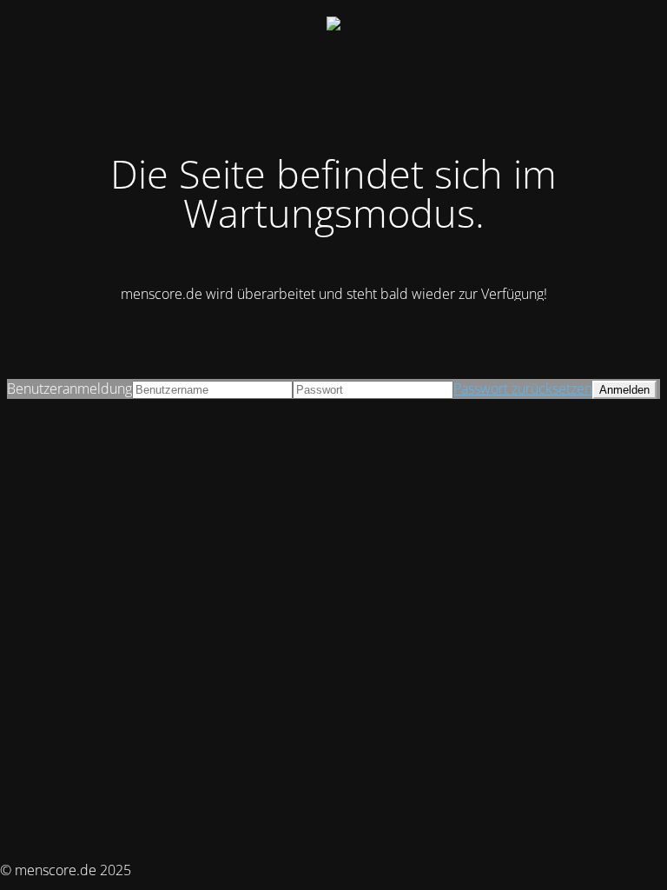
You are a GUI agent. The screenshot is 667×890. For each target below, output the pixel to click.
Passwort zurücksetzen (522, 388)
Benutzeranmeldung (69, 388)
